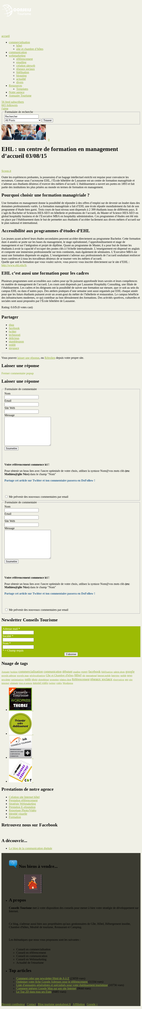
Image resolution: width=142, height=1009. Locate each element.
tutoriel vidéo (40, 682)
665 (9, 105)
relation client (65, 679)
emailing (76, 672)
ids (83, 675)
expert (84, 671)
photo (35, 679)
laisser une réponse (28, 357)
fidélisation (107, 671)
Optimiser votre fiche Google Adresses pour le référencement (52, 981)
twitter (52, 683)
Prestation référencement (23, 800)
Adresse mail (11, 628)
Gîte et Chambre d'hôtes (60, 675)
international (91, 675)
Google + (92, 1004)
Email (7, 400)
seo (126, 679)
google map (23, 675)
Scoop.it (6, 170)
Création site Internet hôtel (24, 797)
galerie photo (119, 672)
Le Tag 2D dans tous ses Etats (33, 991)
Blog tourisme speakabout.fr (54, 1004)
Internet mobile (104, 675)
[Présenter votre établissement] (21, 733)
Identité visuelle (18, 813)
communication (53, 671)
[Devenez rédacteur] (21, 781)
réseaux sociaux (101, 679)
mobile (123, 675)
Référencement (80, 679)
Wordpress (68, 683)
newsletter (5, 679)
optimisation (17, 679)
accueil (5, 36)
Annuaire (5, 672)
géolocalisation (37, 675)
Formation (15, 817)
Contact (31, 1004)
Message (9, 415)
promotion (54, 679)
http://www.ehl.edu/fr (13, 265)
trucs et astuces (25, 683)
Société (8, 636)
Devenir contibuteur (13, 1004)
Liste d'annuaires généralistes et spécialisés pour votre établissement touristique (62, 985)
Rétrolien (50, 357)
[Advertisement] (44, 28)
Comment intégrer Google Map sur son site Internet (46, 988)
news (129, 675)
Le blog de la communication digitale (30, 848)
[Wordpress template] (21, 709)
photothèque (43, 679)
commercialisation (30, 671)
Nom (7, 393)
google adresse (8, 675)
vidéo (59, 683)
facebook (94, 671)
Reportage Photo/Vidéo (22, 810)
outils (28, 679)
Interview (115, 675)
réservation (118, 679)
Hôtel (78, 675)
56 (12, 101)
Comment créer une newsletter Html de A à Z (42, 978)
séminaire (14, 683)
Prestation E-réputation (22, 807)
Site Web (9, 407)
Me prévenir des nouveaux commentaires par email (38, 496)
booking (14, 672)
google (130, 671)
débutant (67, 671)
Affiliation (79, 1004)
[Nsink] (21, 757)
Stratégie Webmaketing (22, 803)
